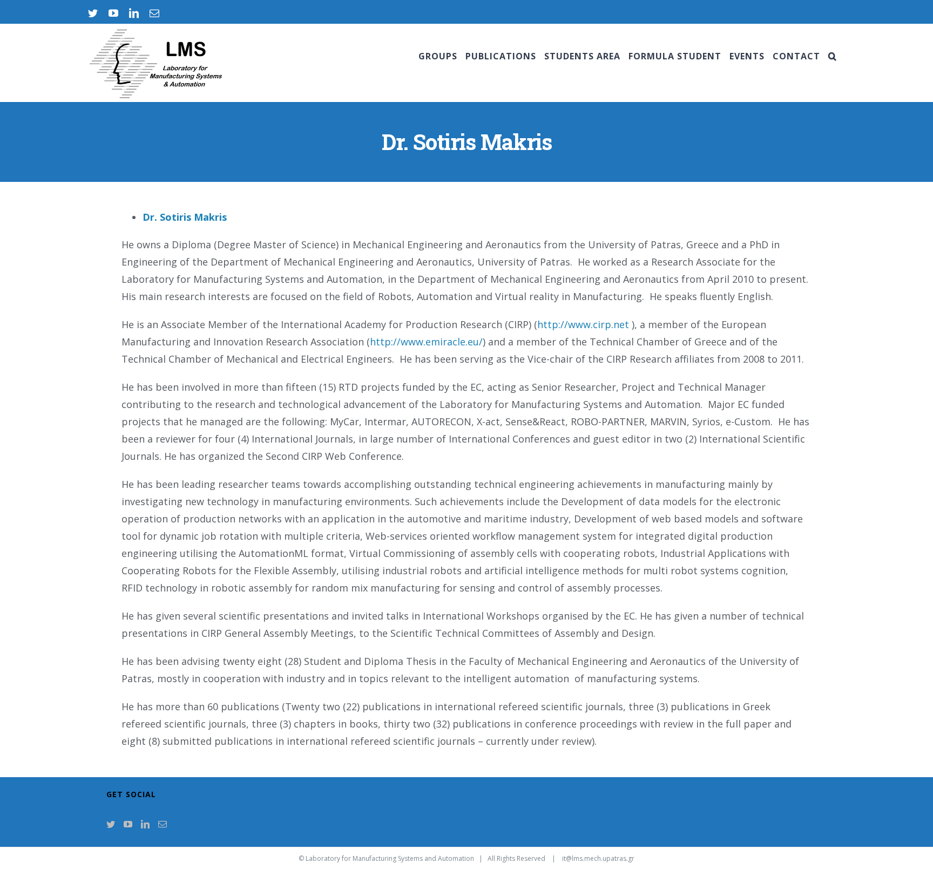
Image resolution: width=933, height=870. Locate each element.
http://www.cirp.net (583, 324)
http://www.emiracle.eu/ (426, 341)
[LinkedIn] (145, 824)
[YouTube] (128, 824)
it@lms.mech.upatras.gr (598, 858)
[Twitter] (110, 824)
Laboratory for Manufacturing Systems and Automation (390, 858)
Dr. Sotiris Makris (185, 216)
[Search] (832, 56)
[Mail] (162, 824)
